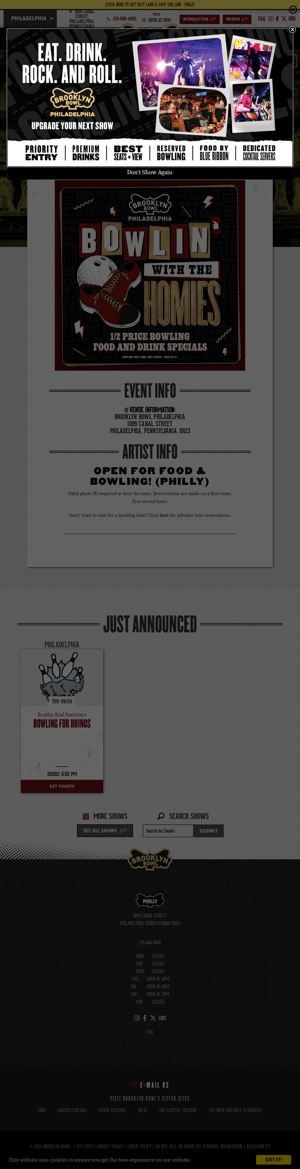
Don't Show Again (150, 173)
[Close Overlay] (292, 29)
